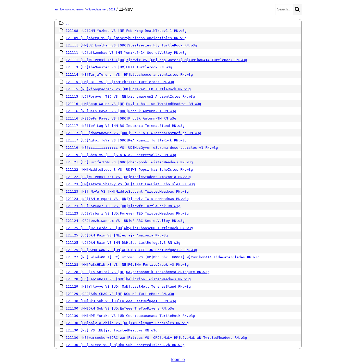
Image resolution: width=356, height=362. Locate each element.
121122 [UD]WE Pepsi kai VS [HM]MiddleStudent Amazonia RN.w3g (128, 177)
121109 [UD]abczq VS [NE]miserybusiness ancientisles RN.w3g (126, 38)
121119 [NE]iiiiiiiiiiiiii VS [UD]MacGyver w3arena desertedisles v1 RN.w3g (142, 148)
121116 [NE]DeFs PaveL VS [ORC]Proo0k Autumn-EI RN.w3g (121, 111)
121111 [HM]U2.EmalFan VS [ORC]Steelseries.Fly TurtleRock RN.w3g (131, 45)
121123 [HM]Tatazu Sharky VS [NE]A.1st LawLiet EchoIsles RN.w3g (130, 184)
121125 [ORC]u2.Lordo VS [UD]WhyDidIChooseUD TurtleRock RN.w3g (129, 228)
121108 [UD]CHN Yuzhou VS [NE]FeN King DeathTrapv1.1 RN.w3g (126, 31)
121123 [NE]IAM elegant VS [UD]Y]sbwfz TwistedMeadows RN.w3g (127, 199)
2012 (112, 9)
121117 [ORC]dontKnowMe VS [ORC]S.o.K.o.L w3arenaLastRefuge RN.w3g (133, 133)
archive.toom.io (64, 9)
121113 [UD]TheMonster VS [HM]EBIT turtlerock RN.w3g (119, 67)
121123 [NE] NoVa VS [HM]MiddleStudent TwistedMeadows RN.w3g (127, 191)
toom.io (178, 359)
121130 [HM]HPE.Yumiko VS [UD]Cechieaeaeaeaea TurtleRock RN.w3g (130, 316)
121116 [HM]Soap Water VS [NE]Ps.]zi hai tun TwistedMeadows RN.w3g (133, 104)
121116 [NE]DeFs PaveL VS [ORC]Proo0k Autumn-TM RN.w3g (121, 118)
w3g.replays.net (96, 9)
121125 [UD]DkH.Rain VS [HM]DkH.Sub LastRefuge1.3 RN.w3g (123, 243)
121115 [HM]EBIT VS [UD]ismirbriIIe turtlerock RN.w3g (120, 82)
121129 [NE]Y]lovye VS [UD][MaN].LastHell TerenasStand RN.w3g (128, 286)
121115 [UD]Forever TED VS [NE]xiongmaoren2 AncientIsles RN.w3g (130, 96)
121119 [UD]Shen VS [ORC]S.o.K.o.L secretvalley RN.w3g (121, 155)
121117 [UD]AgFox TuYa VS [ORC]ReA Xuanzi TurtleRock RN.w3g (126, 140)
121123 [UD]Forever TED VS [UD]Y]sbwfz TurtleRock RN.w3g (123, 206)
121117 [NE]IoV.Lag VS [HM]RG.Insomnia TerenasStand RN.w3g (125, 126)
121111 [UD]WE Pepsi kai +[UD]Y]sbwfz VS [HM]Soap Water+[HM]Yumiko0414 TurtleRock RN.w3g (156, 60)
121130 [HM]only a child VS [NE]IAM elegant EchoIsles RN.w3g (127, 323)
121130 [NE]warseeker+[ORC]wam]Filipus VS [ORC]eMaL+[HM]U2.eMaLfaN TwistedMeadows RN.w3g (156, 338)
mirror (80, 9)
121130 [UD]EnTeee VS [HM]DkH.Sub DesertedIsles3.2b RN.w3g (125, 345)
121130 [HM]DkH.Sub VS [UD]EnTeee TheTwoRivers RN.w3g (120, 308)
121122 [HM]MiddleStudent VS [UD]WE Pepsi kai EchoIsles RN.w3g (129, 169)
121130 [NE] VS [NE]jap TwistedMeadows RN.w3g (111, 330)
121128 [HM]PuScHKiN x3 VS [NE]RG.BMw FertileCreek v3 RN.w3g (127, 264)
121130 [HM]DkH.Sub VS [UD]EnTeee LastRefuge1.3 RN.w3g (121, 301)
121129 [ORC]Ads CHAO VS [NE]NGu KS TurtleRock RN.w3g (120, 294)
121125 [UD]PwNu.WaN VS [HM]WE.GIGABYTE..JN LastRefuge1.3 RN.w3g (131, 250)
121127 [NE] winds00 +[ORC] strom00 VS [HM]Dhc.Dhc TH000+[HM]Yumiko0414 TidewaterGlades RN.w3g (163, 257)
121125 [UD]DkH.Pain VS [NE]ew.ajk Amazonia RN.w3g (117, 235)
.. (68, 23)
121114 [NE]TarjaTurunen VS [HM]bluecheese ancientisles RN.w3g (129, 74)
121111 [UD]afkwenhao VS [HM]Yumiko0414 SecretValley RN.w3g (126, 53)
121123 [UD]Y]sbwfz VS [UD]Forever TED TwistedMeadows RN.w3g (127, 213)
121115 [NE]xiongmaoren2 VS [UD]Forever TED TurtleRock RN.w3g (128, 89)
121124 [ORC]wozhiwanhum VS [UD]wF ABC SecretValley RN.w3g (125, 221)
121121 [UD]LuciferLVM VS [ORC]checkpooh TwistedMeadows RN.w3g (129, 162)
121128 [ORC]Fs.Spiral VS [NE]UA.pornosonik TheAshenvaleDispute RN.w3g (138, 272)
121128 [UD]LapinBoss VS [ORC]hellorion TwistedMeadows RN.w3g (128, 279)
